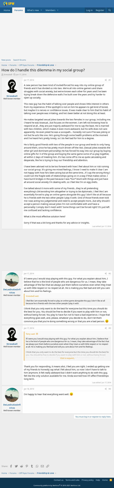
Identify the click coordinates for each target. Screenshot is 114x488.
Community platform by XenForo (57, 485)
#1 (110, 80)
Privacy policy (88, 480)
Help (98, 480)
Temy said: (30, 334)
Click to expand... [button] (67, 358)
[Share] (106, 80)
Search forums (19, 60)
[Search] (110, 10)
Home (7, 10)
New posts (6, 60)
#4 (110, 389)
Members (50, 10)
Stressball (8, 74)
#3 (110, 328)
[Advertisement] (57, 35)
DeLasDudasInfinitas (12, 291)
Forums (18, 10)
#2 (110, 273)
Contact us (58, 480)
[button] (41, 10)
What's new (33, 10)
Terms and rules (72, 480)
